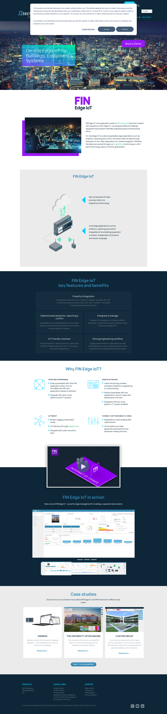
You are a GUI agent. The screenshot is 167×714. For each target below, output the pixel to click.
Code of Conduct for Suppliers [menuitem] (65, 697)
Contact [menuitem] (129, 3)
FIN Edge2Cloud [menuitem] (28, 690)
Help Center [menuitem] (89, 688)
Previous (29, 534)
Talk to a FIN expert (83, 664)
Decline (125, 29)
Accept (106, 29)
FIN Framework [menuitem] (27, 688)
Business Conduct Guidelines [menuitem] (65, 695)
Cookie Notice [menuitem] (59, 690)
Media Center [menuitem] (59, 688)
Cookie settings (88, 29)
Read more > (42, 650)
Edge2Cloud (119, 144)
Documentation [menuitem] (91, 695)
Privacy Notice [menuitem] (59, 693)
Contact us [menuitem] (89, 690)
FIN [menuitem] (23, 693)
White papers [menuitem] (90, 693)
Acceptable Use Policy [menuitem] (62, 699)
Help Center (146, 17)
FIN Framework (123, 123)
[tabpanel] (83, 534)
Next (138, 534)
